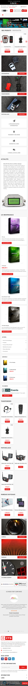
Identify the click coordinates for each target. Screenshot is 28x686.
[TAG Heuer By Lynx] (20, 584)
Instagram (9, 658)
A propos (15, 6)
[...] (20, 646)
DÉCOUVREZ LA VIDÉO (14, 24)
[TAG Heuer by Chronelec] (7, 584)
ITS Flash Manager (5, 325)
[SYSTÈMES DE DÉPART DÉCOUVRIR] (14, 567)
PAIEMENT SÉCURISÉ (14, 134)
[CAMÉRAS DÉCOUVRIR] (14, 526)
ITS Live (10, 6)
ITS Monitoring (12, 377)
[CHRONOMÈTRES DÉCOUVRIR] (14, 63)
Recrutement (12, 7)
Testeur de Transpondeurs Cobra (21, 416)
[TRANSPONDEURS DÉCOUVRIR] (14, 83)
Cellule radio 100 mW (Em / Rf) (7, 463)
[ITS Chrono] (5, 10)
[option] (13, 43)
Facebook (2, 658)
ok (23, 667)
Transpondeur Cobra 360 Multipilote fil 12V (13, 46)
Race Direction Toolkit (6, 296)
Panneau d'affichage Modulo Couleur (21, 510)
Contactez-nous (5, 7)
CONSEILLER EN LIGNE (14, 153)
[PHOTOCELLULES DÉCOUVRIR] (14, 104)
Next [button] (26, 41)
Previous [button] (1, 41)
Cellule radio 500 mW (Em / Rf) (7, 484)
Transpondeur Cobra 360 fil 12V (7, 437)
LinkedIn (13, 658)
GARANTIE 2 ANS (14, 143)
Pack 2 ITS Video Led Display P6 (7, 510)
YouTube (6, 658)
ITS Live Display (12, 362)
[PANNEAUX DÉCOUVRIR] (14, 547)
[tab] (6, 30)
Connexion (18, 10)
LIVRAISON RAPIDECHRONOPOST (14, 124)
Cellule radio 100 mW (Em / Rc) (21, 463)
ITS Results (4, 6)
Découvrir (7, 395)
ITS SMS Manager (12, 369)
